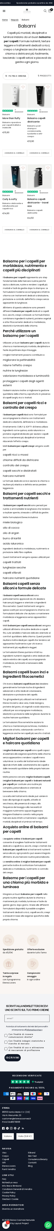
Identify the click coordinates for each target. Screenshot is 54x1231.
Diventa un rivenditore (13, 1208)
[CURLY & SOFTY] (14, 176)
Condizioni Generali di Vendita (17, 1189)
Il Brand (31, 1152)
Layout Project (22, 1223)
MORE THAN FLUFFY (11, 118)
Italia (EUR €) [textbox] (25, 1136)
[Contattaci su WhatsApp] (48, 1225)
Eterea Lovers (8, 1165)
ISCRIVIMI (12, 1057)
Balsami (6, 114)
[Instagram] (11, 1128)
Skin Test (32, 1156)
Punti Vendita (8, 1169)
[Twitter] (7, 1128)
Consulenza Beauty (38, 1159)
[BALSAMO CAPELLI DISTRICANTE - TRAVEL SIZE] (39, 176)
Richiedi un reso (10, 1182)
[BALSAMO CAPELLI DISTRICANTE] (39, 95)
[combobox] (8, 1136)
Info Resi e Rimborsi (11, 1185)
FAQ (4, 1179)
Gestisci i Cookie (10, 1199)
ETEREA (5, 1108)
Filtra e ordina (17, 76)
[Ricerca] (45, 11)
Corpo (5, 1156)
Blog (30, 1165)
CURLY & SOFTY (9, 199)
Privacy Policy (8, 1195)
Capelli (5, 1159)
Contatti (32, 1162)
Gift (4, 1162)
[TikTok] (19, 1128)
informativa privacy (34, 1029)
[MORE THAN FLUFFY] (14, 95)
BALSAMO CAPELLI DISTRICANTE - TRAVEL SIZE (38, 202)
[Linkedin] (23, 1128)
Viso (4, 1152)
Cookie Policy (8, 1192)
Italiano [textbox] (8, 1136)
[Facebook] (3, 1128)
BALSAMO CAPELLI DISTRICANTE (36, 120)
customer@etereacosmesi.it (16, 1118)
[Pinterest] (15, 1128)
